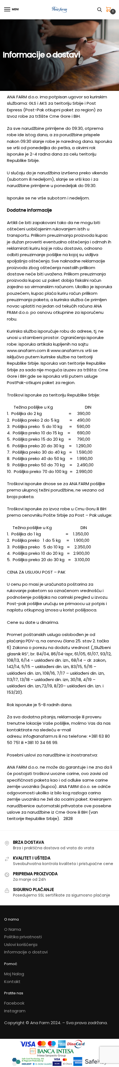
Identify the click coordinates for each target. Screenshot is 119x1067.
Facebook (14, 1003)
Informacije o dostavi (26, 952)
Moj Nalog (14, 974)
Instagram (14, 1011)
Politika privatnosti (23, 937)
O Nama (12, 929)
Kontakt (12, 981)
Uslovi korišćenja (20, 944)
